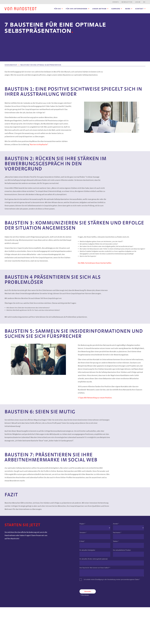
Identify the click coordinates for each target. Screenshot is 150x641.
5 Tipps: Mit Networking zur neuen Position (95, 398)
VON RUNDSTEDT (11, 65)
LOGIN (137, 2)
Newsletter (127, 2)
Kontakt (139, 9)
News (127, 9)
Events (116, 2)
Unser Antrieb (99, 9)
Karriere (115, 9)
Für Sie (57, 9)
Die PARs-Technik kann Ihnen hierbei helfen (94, 263)
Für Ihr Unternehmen (76, 9)
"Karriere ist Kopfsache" (38, 145)
